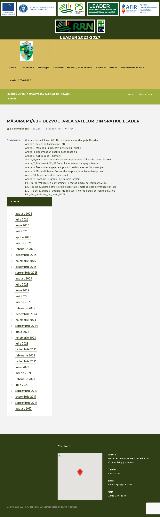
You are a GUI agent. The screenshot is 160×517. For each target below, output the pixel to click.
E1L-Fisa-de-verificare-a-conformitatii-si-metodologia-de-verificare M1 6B (66, 183)
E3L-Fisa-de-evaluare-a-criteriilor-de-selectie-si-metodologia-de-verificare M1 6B (70, 191)
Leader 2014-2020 (20, 80)
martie (23, 243)
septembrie (26, 273)
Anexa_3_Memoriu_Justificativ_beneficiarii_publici (53, 148)
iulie (21, 219)
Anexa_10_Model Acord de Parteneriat (46, 175)
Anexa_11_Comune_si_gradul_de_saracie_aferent (52, 179)
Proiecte (58, 67)
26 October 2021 (19, 129)
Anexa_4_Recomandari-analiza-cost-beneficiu (51, 152)
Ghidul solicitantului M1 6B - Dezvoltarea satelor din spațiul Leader (61, 140)
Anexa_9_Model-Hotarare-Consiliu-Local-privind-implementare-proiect (64, 171)
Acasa (12, 67)
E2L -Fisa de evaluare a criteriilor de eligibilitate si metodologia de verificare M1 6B (70, 187)
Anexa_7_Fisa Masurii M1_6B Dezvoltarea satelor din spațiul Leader (62, 164)
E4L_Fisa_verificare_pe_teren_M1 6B (45, 195)
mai (21, 231)
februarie (25, 249)
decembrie (25, 255)
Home (130, 94)
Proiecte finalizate (132, 67)
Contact (101, 67)
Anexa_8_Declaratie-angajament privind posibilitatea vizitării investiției (64, 167)
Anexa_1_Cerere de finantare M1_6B (45, 144)
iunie (22, 225)
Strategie (43, 67)
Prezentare (27, 67)
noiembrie (25, 261)
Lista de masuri (146, 94)
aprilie (23, 237)
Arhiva (113, 67)
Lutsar (38, 129)
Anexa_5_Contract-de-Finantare (43, 156)
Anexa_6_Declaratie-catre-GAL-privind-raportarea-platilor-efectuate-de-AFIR (68, 160)
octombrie (25, 267)
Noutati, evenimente (79, 67)
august (23, 214)
